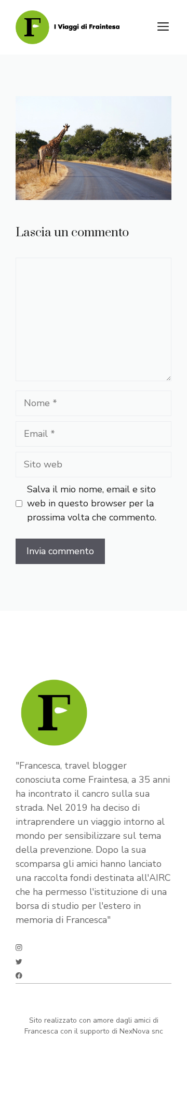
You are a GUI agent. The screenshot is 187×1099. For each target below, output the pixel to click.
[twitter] (19, 961)
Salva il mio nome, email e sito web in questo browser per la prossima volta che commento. (91, 503)
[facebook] (19, 975)
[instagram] (19, 947)
